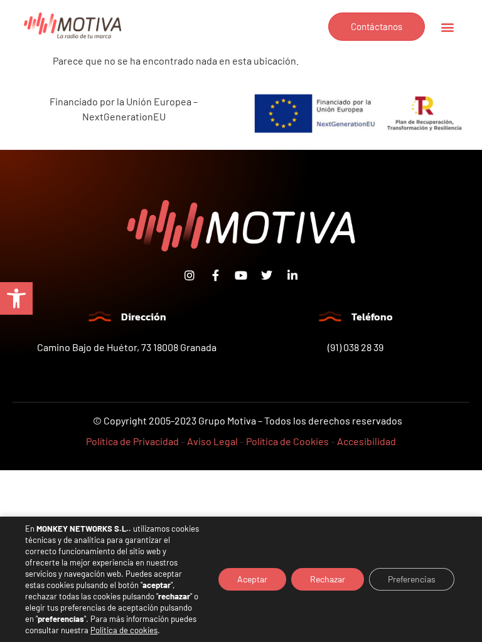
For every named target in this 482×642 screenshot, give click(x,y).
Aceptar (252, 579)
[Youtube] (241, 275)
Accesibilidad (366, 441)
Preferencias (412, 579)
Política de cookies (124, 630)
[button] (16, 298)
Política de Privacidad (132, 441)
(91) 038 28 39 (355, 347)
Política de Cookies (287, 441)
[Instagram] (189, 275)
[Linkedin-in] (292, 275)
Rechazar (327, 579)
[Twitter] (266, 275)
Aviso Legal (212, 441)
